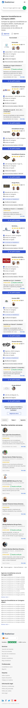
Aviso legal (4, 693)
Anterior (4, 420)
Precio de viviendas (7, 651)
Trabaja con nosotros (7, 680)
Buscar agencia (8, 567)
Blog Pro (4, 669)
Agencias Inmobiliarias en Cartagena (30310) (13, 604)
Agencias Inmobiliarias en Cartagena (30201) (13, 618)
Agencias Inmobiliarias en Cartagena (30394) (13, 620)
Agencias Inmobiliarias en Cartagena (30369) (13, 581)
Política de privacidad (7, 688)
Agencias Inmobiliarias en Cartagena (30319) (13, 616)
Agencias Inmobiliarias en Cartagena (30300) (13, 610)
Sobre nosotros (6, 675)
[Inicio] (1, 567)
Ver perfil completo (15, 81)
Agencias (6, 33)
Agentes (16, 33)
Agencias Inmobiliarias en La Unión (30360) (12, 587)
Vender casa (5, 656)
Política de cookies (6, 691)
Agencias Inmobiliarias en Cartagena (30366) (13, 577)
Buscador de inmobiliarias (9, 653)
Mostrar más (4, 597)
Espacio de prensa (6, 677)
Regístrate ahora (14, 413)
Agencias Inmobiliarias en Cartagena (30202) (13, 614)
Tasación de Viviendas (7, 649)
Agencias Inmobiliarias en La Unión (10, 591)
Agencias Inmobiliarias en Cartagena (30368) (13, 579)
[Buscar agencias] (24, 8)
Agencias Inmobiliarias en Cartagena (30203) (13, 606)
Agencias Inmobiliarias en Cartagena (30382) (13, 589)
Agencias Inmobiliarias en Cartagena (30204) (13, 612)
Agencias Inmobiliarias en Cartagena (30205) (13, 608)
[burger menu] (24, 2)
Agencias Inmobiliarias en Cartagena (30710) (13, 594)
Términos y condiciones (8, 686)
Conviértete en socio (7, 667)
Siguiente (23, 420)
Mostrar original (17, 75)
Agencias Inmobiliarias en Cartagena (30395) (13, 583)
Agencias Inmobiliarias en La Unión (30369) (12, 585)
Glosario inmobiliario (7, 658)
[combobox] (14, 8)
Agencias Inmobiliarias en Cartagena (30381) (13, 593)
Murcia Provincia (18, 567)
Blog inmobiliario (6, 660)
